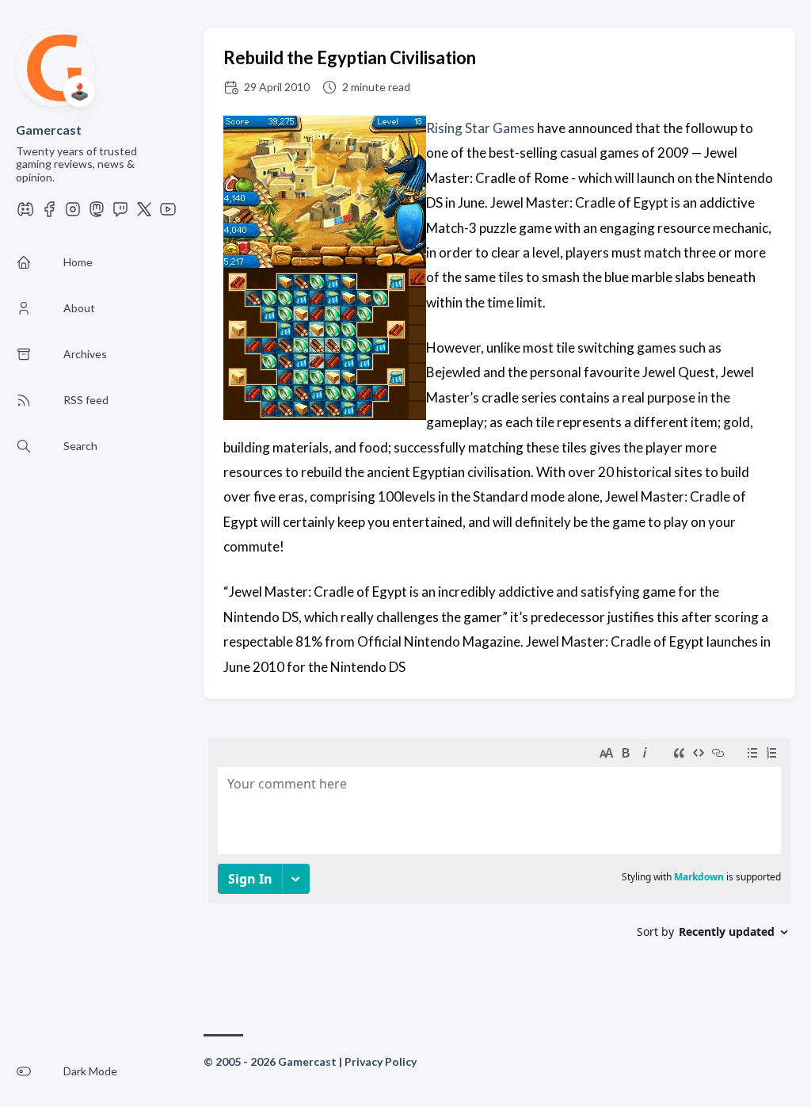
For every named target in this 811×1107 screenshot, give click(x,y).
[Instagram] (72, 213)
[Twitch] (120, 213)
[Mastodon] (96, 213)
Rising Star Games (480, 128)
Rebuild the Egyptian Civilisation (349, 57)
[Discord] (25, 213)
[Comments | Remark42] (499, 857)
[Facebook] (49, 213)
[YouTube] (167, 213)
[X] (144, 213)
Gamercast (49, 129)
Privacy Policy (381, 1061)
